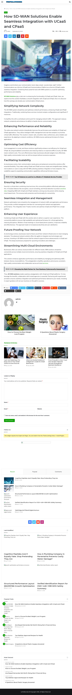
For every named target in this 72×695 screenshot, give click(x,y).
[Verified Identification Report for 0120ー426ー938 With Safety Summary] (9, 505)
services (45, 263)
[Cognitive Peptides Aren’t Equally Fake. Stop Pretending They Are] (9, 480)
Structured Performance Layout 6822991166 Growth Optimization (36, 494)
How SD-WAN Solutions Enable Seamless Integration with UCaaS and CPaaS (39, 604)
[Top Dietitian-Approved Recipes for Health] (9, 638)
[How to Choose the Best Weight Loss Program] (9, 619)
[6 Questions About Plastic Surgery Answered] (9, 646)
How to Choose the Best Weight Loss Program (30, 616)
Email (6, 409)
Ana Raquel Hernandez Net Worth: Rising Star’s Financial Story (35, 625)
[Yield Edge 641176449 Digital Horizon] (9, 512)
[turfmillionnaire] (14, 2)
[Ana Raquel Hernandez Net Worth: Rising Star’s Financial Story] (9, 628)
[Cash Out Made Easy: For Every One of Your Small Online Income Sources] (14, 352)
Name (6, 402)
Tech (11, 8)
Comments (58, 472)
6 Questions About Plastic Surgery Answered (29, 644)
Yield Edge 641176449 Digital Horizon (27, 510)
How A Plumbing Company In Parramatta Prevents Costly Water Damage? (39, 486)
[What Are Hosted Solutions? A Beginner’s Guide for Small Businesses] (36, 352)
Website (39, 409)
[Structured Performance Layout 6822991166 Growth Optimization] (9, 496)
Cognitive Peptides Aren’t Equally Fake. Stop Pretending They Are (36, 478)
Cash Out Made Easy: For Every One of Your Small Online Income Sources (12, 361)
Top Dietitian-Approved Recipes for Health (29, 635)
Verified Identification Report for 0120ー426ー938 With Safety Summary (38, 502)
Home (7, 8)
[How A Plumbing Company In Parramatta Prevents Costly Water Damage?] (9, 488)
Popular (34, 472)
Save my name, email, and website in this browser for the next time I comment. (28, 415)
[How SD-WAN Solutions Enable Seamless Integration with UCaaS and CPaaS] (9, 608)
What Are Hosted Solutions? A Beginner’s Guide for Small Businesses (35, 361)
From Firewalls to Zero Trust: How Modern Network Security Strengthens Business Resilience (57, 362)
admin (18, 299)
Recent (12, 472)
